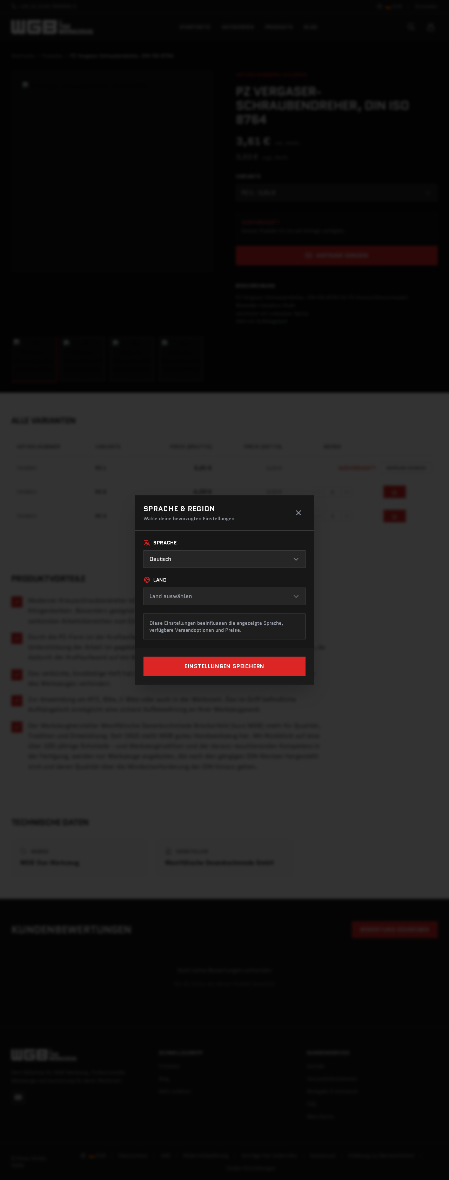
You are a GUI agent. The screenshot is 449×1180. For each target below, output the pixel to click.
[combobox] (224, 559)
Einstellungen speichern (224, 666)
